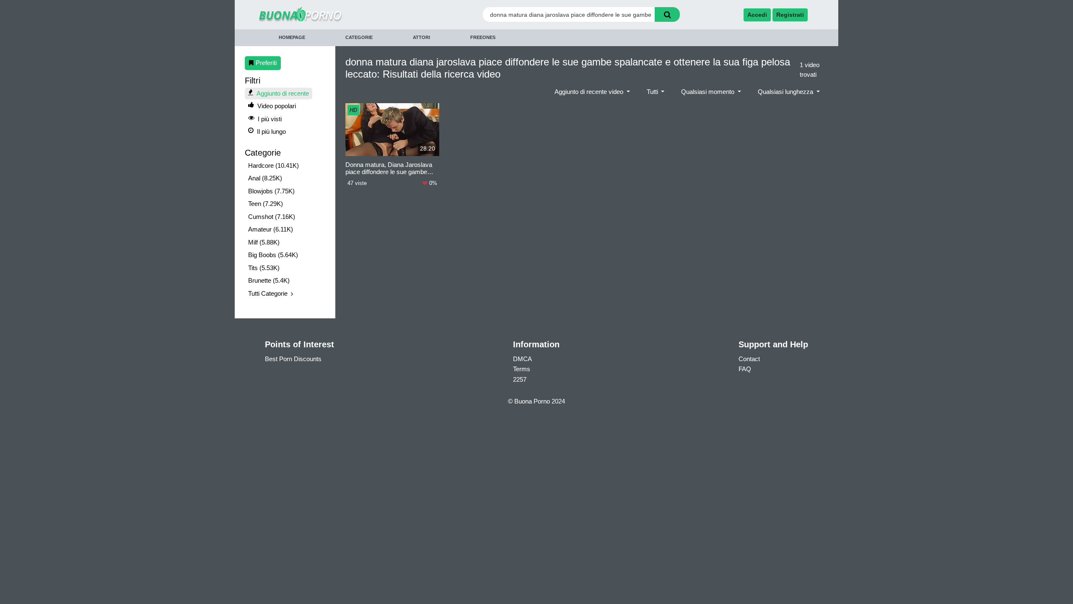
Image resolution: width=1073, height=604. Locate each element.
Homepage (292, 37)
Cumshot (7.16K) (271, 216)
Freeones (482, 37)
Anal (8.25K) (265, 178)
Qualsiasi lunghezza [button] (786, 91)
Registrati (790, 14)
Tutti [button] (653, 91)
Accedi (757, 14)
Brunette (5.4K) (269, 280)
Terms (521, 368)
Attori (421, 37)
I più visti (270, 118)
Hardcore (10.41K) (273, 165)
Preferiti (266, 62)
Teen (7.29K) (265, 203)
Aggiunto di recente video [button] (590, 91)
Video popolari (276, 105)
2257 (519, 379)
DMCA (522, 358)
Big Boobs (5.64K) (273, 254)
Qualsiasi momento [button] (708, 91)
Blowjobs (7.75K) (271, 191)
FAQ (745, 368)
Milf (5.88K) (264, 242)
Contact (749, 358)
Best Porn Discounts (293, 358)
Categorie (359, 37)
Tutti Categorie (268, 293)
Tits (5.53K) (264, 267)
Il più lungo (271, 131)
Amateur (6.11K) (270, 229)
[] (667, 14)
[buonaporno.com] (328, 14)
